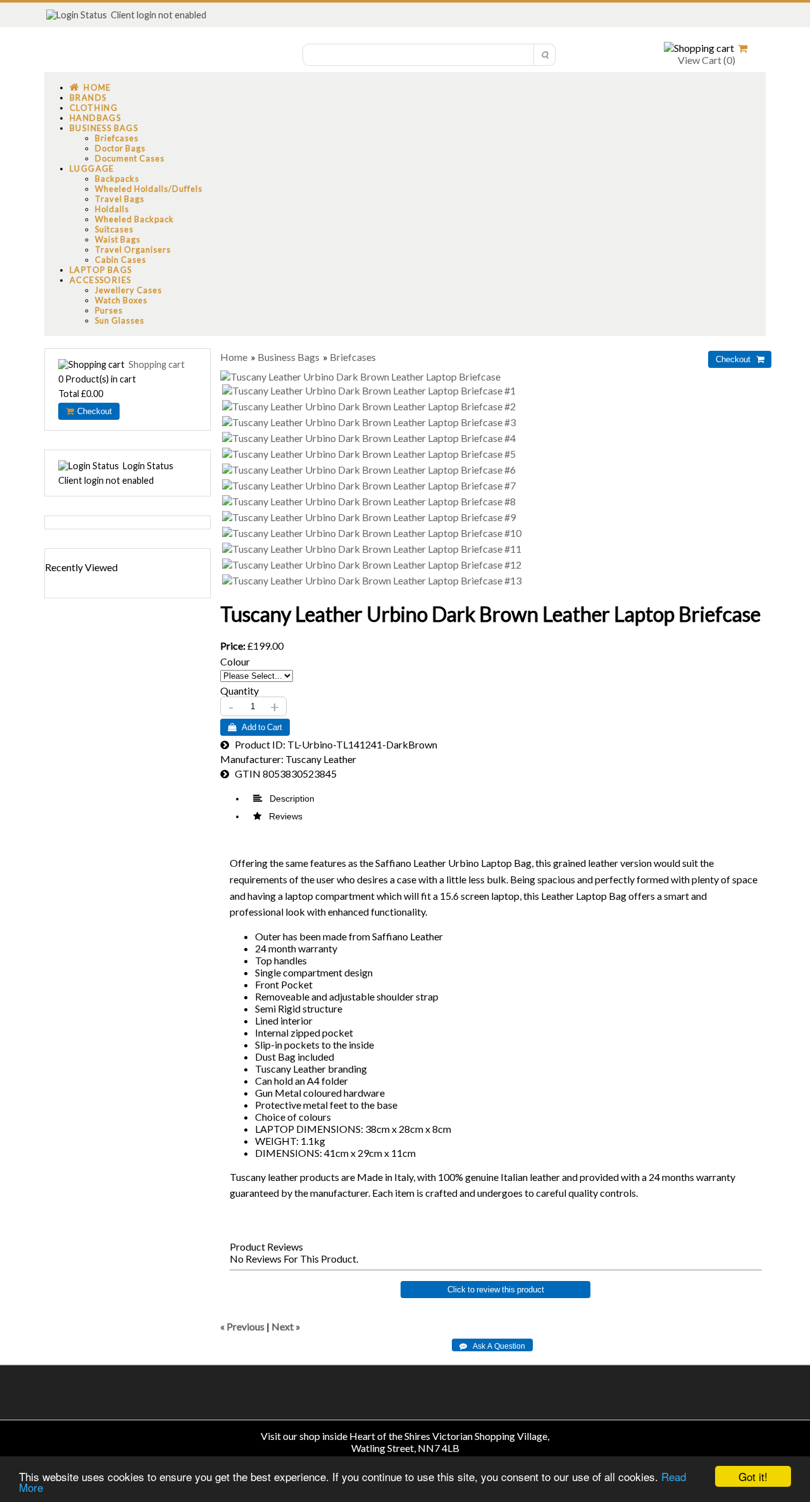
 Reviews (277, 816)
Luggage (92, 168)
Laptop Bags (101, 270)
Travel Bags (119, 199)
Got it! (753, 1476)
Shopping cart (156, 364)
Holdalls (112, 209)
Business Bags (104, 128)
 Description (284, 798)
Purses (109, 310)
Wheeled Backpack (134, 219)
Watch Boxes (121, 300)
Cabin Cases (120, 260)
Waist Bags (117, 239)
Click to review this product (495, 1289)
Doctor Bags (120, 148)
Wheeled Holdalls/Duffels (148, 189)
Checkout (92, 411)
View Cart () (705, 60)
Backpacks (117, 179)
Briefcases (117, 138)
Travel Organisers (133, 249)
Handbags (95, 118)
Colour (235, 661)
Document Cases (130, 158)
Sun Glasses (119, 320)
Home (95, 87)
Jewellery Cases (128, 290)
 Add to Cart (255, 727)
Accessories (100, 280)
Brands (88, 97)
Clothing (94, 108)
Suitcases (114, 229)
